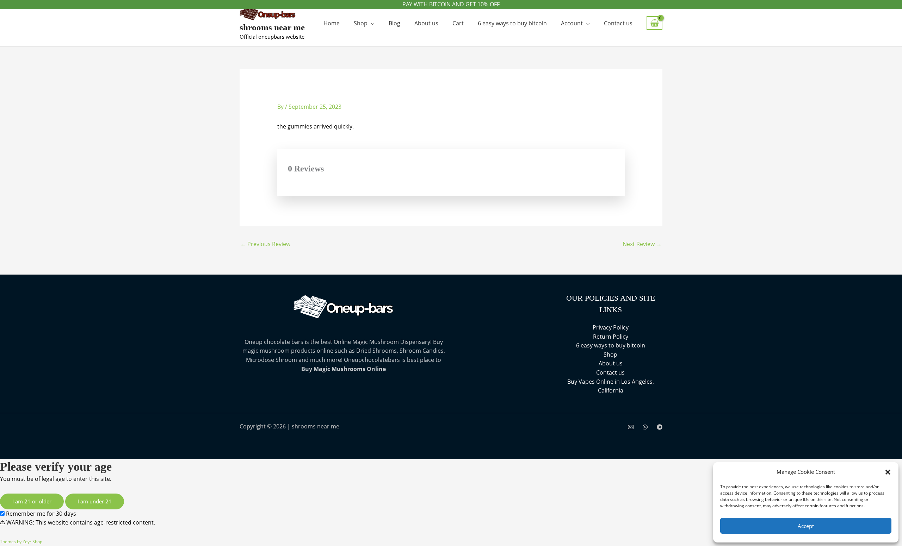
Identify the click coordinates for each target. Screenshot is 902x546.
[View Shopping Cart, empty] (654, 23)
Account (572, 23)
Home (331, 23)
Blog (394, 23)
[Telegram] (659, 427)
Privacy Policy (611, 327)
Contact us (618, 23)
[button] (887, 472)
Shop (360, 23)
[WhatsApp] (645, 427)
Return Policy (610, 336)
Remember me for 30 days (40, 513)
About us (426, 23)
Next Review (642, 244)
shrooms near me (272, 27)
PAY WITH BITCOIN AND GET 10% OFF (451, 4)
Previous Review (265, 244)
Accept (806, 525)
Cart (458, 23)
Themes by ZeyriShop (21, 542)
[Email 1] (631, 427)
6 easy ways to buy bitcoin (512, 23)
